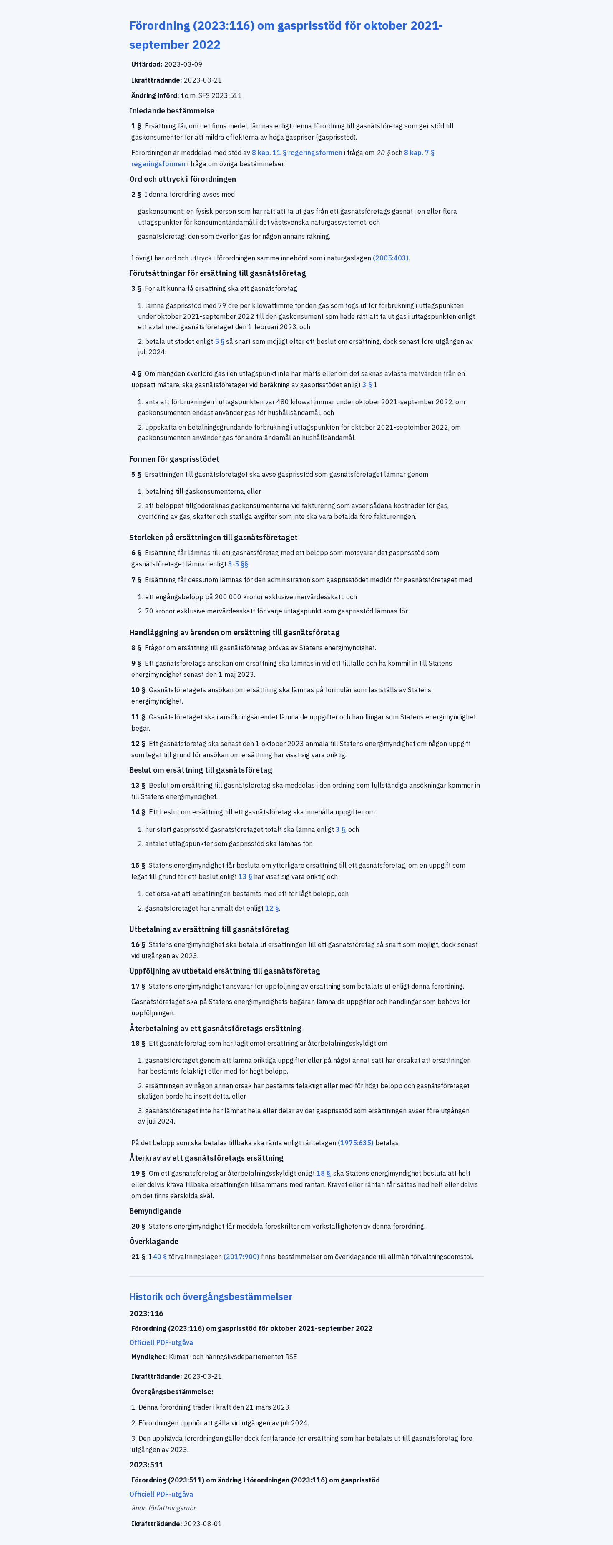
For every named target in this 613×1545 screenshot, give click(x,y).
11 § (279, 152)
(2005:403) (391, 258)
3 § (367, 385)
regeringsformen (315, 152)
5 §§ (241, 564)
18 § (323, 1173)
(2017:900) (241, 1256)
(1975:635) (356, 1143)
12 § (272, 908)
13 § (245, 876)
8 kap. (261, 152)
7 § (430, 152)
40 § (160, 1256)
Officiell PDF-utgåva (161, 1342)
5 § (219, 341)
